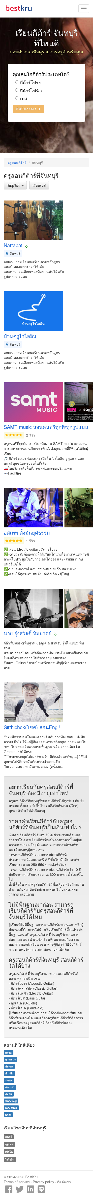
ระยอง (8, 1080)
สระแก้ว (9, 1087)
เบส (23, 98)
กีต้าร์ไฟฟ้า (31, 90)
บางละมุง (10, 1059)
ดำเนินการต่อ (26, 108)
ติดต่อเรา (64, 1181)
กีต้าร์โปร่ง (30, 82)
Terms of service (17, 1181)
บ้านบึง (9, 1073)
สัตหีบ (8, 1094)
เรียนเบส (39, 185)
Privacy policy (43, 1181)
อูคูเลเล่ (9, 1144)
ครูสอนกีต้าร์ (17, 162)
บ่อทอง (9, 1066)
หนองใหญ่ (11, 1101)
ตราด (8, 1052)
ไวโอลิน (9, 1159)
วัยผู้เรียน (14, 185)
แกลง (8, 1115)
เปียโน (9, 1152)
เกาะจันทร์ (11, 1108)
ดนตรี (8, 1137)
